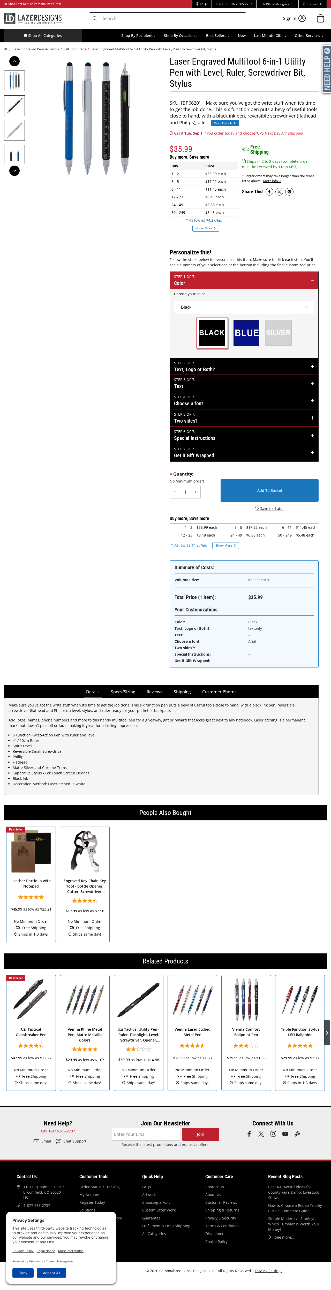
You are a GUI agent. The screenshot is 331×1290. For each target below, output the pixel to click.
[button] (43, 35)
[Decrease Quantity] (175, 492)
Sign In (289, 18)
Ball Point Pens (74, 49)
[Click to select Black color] (212, 333)
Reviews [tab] (154, 692)
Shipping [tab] (183, 692)
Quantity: (183, 474)
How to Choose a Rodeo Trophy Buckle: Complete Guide (295, 1208)
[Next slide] (327, 884)
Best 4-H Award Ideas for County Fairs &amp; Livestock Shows (293, 1192)
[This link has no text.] (269, 192)
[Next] (14, 171)
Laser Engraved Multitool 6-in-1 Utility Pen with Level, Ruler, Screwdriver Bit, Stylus (153, 49)
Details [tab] (94, 692)
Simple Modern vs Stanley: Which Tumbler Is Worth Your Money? (293, 1224)
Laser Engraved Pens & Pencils (36, 49)
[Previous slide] (4, 884)
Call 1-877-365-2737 (58, 1131)
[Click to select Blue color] (246, 333)
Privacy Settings (268, 1270)
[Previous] (14, 61)
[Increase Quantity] (195, 492)
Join (200, 1134)
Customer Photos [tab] (219, 692)
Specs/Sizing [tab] (123, 692)
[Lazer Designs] (33, 18)
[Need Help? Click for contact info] (327, 69)
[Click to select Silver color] (278, 333)
